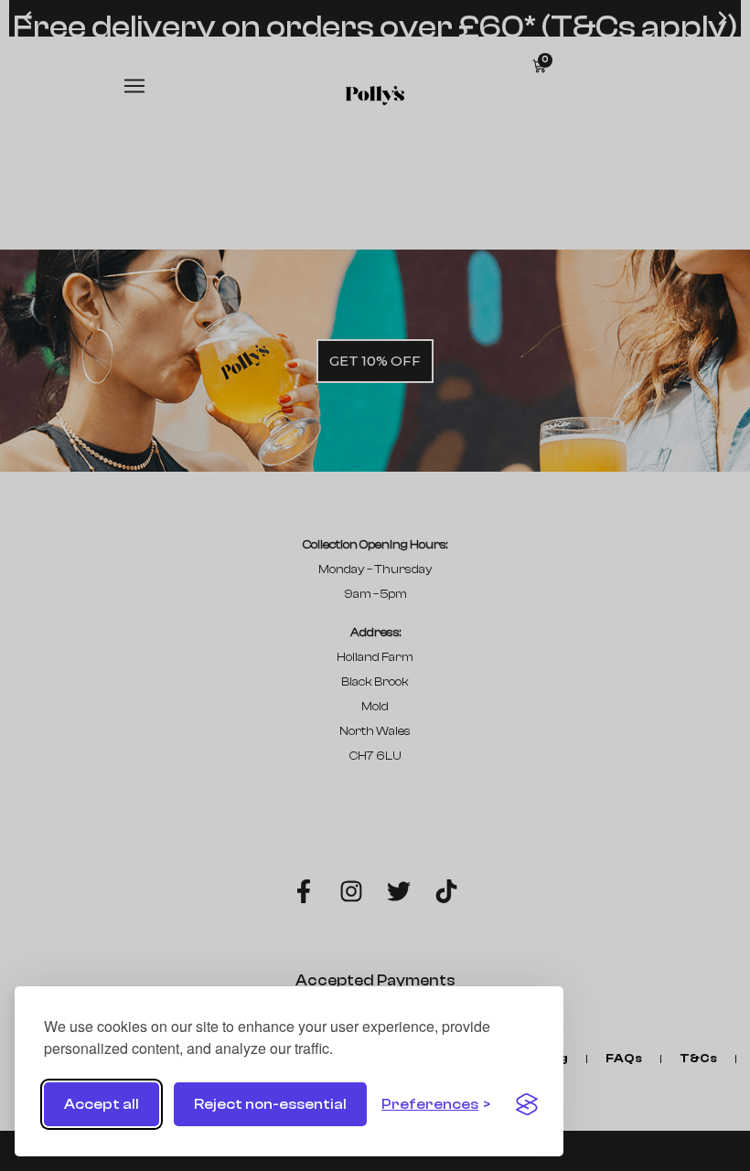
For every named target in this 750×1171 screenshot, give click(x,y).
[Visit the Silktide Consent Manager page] (527, 1104)
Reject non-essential (270, 1104)
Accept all (101, 1104)
